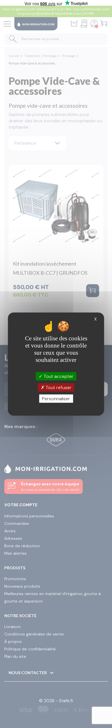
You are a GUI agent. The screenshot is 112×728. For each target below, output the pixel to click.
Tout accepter (58, 376)
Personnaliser (56, 399)
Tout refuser (58, 387)
